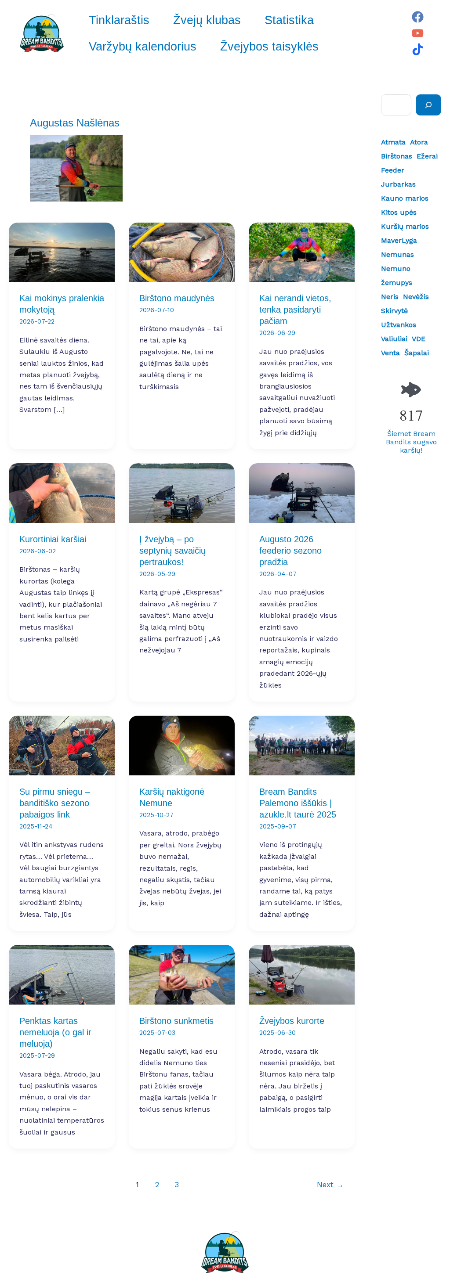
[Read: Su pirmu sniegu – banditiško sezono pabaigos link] (62, 745)
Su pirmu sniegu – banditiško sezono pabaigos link (54, 803)
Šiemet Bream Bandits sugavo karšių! (411, 441)
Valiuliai (394, 339)
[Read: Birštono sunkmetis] (182, 974)
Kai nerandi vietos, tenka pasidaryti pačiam (295, 309)
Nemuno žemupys (396, 275)
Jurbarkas (398, 184)
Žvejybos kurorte (291, 1021)
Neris (390, 296)
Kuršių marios (405, 226)
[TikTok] (418, 49)
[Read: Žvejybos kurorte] (302, 974)
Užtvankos (398, 325)
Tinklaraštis (119, 20)
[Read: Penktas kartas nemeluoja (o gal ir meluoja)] (62, 974)
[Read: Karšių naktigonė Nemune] (182, 745)
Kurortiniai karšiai (52, 539)
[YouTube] (418, 33)
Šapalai (416, 353)
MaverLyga (399, 240)
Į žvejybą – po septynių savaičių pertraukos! (172, 550)
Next (330, 1184)
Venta (390, 353)
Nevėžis (416, 296)
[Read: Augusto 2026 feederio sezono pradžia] (302, 492)
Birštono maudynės (176, 298)
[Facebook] (418, 17)
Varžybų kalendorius (142, 46)
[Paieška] (428, 104)
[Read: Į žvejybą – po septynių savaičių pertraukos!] (182, 492)
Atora (419, 142)
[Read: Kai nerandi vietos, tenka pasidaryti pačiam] (302, 251)
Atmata (393, 142)
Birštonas (396, 156)
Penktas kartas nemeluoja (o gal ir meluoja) (55, 1032)
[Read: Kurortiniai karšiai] (62, 492)
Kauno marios (404, 198)
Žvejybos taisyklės (269, 46)
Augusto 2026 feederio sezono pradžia (290, 550)
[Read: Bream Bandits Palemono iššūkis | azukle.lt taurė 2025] (302, 745)
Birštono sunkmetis (176, 1021)
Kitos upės (399, 212)
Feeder (392, 170)
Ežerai (427, 156)
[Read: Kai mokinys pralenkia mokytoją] (62, 251)
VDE (418, 339)
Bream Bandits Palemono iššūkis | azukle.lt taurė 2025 (297, 803)
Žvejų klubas (207, 20)
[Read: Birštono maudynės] (182, 251)
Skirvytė (394, 310)
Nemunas (397, 254)
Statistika (289, 20)
